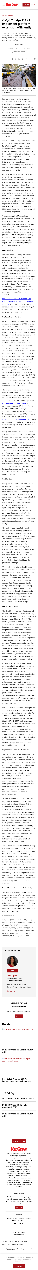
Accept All (19, 1266)
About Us (4, 1241)
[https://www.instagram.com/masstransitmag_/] (17, 1223)
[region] (19, 1262)
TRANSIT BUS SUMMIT (19, 1232)
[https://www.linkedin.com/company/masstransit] (20, 1223)
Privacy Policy (6, 1244)
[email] (26, 59)
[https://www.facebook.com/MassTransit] (15, 1223)
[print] (35, 59)
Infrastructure (7, 15)
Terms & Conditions (17, 1244)
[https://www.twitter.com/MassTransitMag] (22, 1223)
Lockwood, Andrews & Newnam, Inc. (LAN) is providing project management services (17, 301)
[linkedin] (16, 59)
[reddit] (22, 59)
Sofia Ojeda (19, 44)
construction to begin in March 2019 (16, 419)
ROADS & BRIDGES (19, 1234)
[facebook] (12, 59)
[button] (3, 4)
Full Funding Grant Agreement (14, 403)
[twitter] (19, 59)
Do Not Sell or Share (21, 1241)
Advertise (11, 1241)
